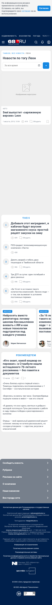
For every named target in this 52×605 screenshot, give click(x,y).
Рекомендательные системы (26, 552)
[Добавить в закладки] (47, 121)
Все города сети (11, 497)
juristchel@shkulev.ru (29, 517)
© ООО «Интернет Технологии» (26, 587)
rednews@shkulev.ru (37, 513)
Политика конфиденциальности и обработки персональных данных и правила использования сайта (26, 557)
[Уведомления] (42, 42)
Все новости (18, 53)
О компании (9, 484)
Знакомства (25, 36)
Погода (36, 36)
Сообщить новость (13, 463)
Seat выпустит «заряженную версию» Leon (22, 114)
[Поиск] (36, 42)
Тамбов (6, 53)
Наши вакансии (11, 491)
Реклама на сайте (12, 477)
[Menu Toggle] (3, 42)
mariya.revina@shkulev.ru (17, 534)
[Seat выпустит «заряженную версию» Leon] (26, 89)
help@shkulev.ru (32, 521)
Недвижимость (9, 36)
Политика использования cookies (26, 548)
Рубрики (7, 470)
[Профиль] (49, 42)
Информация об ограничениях (26, 545)
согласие (26, 11)
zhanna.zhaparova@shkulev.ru (17, 530)
